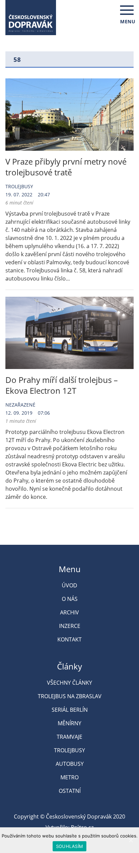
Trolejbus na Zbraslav (70, 696)
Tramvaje (69, 736)
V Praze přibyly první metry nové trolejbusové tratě (66, 167)
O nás (70, 599)
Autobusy (70, 763)
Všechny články (69, 682)
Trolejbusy (19, 186)
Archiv (69, 612)
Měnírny (69, 723)
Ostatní (70, 791)
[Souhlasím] (130, 840)
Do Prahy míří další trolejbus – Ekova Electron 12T (61, 385)
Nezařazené (20, 404)
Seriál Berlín (70, 709)
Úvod (69, 585)
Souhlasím (69, 846)
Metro (69, 777)
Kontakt (69, 639)
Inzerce (69, 626)
